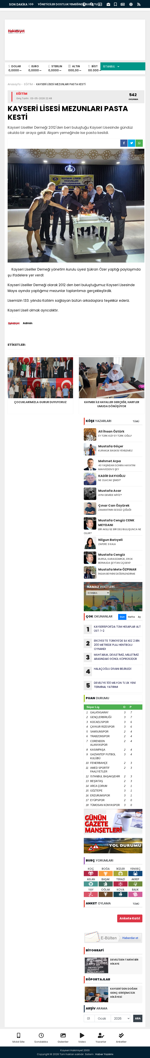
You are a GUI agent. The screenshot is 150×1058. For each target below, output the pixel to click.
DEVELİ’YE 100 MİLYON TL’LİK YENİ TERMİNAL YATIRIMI (111, 685)
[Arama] (91, 4)
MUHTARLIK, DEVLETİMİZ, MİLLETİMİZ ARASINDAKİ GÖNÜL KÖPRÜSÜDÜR (112, 657)
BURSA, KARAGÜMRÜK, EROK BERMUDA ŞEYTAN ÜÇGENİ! (115, 561)
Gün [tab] (122, 616)
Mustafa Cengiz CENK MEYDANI (116, 522)
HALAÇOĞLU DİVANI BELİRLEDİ (108, 671)
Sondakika (41, 1042)
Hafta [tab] (131, 616)
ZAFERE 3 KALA (107, 544)
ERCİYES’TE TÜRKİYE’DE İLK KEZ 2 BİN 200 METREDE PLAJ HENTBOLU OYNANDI (112, 645)
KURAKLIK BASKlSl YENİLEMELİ (115, 450)
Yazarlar (101, 1042)
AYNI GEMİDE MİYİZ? (110, 495)
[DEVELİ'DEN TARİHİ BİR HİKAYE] (96, 965)
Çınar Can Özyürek (113, 505)
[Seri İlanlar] (115, 4)
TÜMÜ (136, 421)
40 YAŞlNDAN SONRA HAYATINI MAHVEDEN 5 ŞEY (116, 467)
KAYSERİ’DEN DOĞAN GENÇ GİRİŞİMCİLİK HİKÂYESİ (123, 993)
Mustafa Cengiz (111, 554)
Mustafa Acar (109, 490)
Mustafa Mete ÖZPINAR (117, 569)
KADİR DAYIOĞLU (111, 476)
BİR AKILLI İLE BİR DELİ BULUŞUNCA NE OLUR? (112, 531)
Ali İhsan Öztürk (111, 431)
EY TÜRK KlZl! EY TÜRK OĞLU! (115, 436)
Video (82, 1042)
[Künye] (131, 4)
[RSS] (138, 4)
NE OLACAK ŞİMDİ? (109, 480)
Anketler (121, 1042)
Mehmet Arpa (109, 461)
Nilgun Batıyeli (110, 540)
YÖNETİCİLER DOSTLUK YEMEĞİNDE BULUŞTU (68, 4)
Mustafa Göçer (110, 446)
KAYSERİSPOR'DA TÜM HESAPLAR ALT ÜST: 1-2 (114, 629)
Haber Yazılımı (104, 1054)
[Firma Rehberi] (108, 4)
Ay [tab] (139, 616)
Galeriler (63, 1042)
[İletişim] (100, 4)
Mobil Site (18, 1042)
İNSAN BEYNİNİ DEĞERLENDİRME (117, 574)
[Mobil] (84, 4)
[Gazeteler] (123, 4)
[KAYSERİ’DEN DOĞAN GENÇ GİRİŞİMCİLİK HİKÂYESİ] (96, 994)
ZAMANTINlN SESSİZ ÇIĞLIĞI (114, 510)
